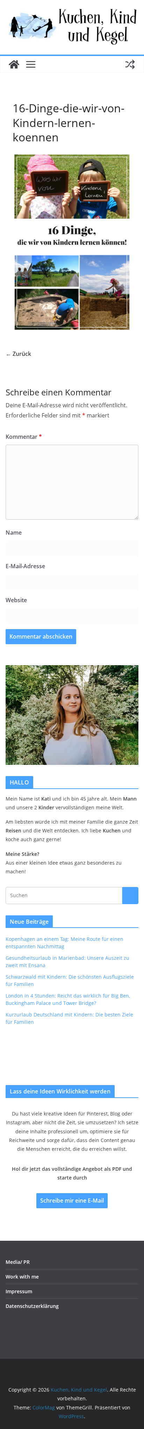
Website (16, 600)
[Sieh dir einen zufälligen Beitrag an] (130, 64)
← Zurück (18, 354)
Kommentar (24, 437)
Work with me (22, 1276)
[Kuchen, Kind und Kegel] (14, 64)
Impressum (19, 1291)
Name (14, 532)
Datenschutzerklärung (32, 1306)
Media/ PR (18, 1262)
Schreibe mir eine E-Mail (72, 1200)
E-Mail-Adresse (25, 566)
